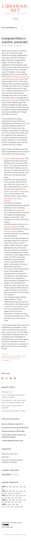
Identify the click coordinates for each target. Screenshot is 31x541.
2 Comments (6, 360)
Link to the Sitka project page (14, 158)
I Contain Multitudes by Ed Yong (12, 440)
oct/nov (16, 506)
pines (3, 358)
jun (25, 486)
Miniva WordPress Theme (19, 534)
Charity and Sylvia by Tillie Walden (13, 431)
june (17, 504)
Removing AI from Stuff (9, 454)
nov (16, 493)
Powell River (24, 191)
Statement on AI (7, 392)
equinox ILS (10, 356)
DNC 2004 (5, 457)
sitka (18, 358)
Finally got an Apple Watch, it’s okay (13, 411)
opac (24, 356)
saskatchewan (11, 358)
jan (7, 486)
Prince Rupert (14, 191)
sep (9, 493)
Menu (16, 18)
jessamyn (19, 45)
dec (19, 493)
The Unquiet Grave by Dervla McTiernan (15, 427)
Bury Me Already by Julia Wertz (12, 424)
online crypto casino (12, 100)
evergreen (18, 356)
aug (5, 493)
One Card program (10, 231)
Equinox (26, 123)
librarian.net (15, 8)
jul (2, 489)
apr (17, 486)
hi (7, 354)
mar (14, 486)
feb (10, 486)
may (21, 486)
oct (13, 493)
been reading (13, 419)
